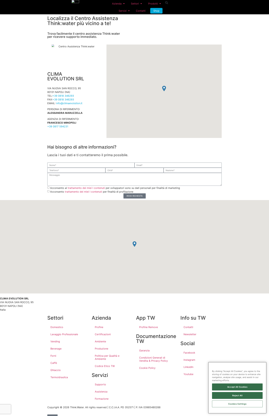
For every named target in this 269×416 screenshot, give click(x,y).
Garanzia (144, 350)
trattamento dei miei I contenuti (86, 187)
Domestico (56, 327)
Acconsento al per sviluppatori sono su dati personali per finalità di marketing (115, 187)
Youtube (188, 374)
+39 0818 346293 (63, 95)
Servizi (123, 10)
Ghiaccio (55, 370)
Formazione (102, 398)
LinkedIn (188, 367)
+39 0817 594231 (57, 126)
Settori (135, 3)
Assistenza (101, 391)
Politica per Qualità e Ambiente (107, 357)
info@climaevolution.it (69, 103)
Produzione (101, 348)
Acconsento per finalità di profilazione (91, 191)
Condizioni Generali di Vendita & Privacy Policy (153, 359)
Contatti (141, 10)
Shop (156, 10)
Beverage (55, 348)
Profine (99, 327)
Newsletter (190, 334)
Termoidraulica (59, 377)
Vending (55, 341)
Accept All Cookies (237, 387)
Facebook (189, 352)
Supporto (100, 384)
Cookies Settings (237, 404)
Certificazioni (103, 334)
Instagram (189, 359)
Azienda (117, 3)
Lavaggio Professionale (64, 334)
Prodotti (153, 3)
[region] (237, 388)
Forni (53, 355)
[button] (166, 2)
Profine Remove (148, 327)
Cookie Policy (147, 367)
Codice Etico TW (105, 366)
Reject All (237, 395)
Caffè (53, 362)
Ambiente (100, 341)
